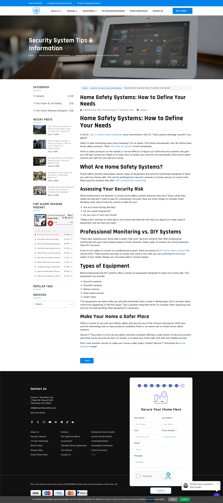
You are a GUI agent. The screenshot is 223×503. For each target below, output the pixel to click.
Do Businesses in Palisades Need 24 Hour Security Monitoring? (61, 160)
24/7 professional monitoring (130, 180)
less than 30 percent (122, 146)
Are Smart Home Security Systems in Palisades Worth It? (60, 175)
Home (31, 55)
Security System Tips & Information (54, 55)
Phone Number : (169, 430)
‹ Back (87, 360)
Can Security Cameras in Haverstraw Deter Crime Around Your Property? (59, 129)
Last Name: (167, 418)
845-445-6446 (35, 3)
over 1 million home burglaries (105, 134)
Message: (138, 455)
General (143, 110)
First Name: (139, 418)
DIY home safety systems (173, 250)
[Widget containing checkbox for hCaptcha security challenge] (153, 476)
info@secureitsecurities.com (59, 3)
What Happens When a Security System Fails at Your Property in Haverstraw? (59, 145)
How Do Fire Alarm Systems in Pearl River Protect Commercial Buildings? (61, 189)
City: (136, 430)
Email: (137, 443)
